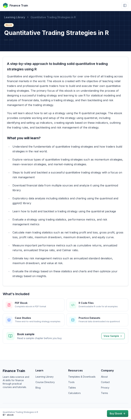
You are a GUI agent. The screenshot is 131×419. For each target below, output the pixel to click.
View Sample (111, 335)
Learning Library (14, 17)
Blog (38, 387)
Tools (71, 382)
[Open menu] (124, 5)
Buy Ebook (116, 413)
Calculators (74, 393)
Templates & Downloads (82, 376)
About (104, 376)
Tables (72, 387)
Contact (105, 382)
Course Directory (45, 382)
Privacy (105, 387)
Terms (104, 393)
